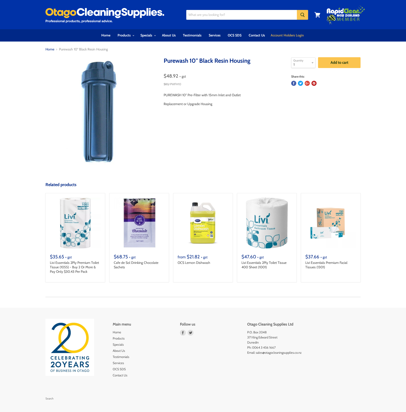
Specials (146, 35)
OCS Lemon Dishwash (194, 263)
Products (125, 35)
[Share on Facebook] (293, 83)
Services (215, 35)
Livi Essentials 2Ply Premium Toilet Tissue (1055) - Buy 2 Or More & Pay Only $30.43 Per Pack (74, 267)
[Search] (302, 15)
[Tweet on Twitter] (300, 83)
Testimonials (192, 35)
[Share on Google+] (307, 83)
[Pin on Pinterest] (314, 83)
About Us (169, 35)
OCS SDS (234, 35)
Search (49, 398)
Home (105, 35)
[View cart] (317, 15)
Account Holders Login (287, 35)
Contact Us (257, 35)
